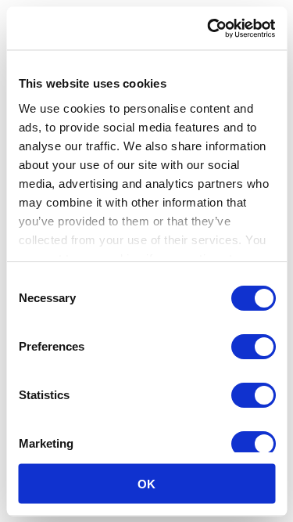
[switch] (252, 346)
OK (146, 483)
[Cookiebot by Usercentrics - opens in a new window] (208, 28)
